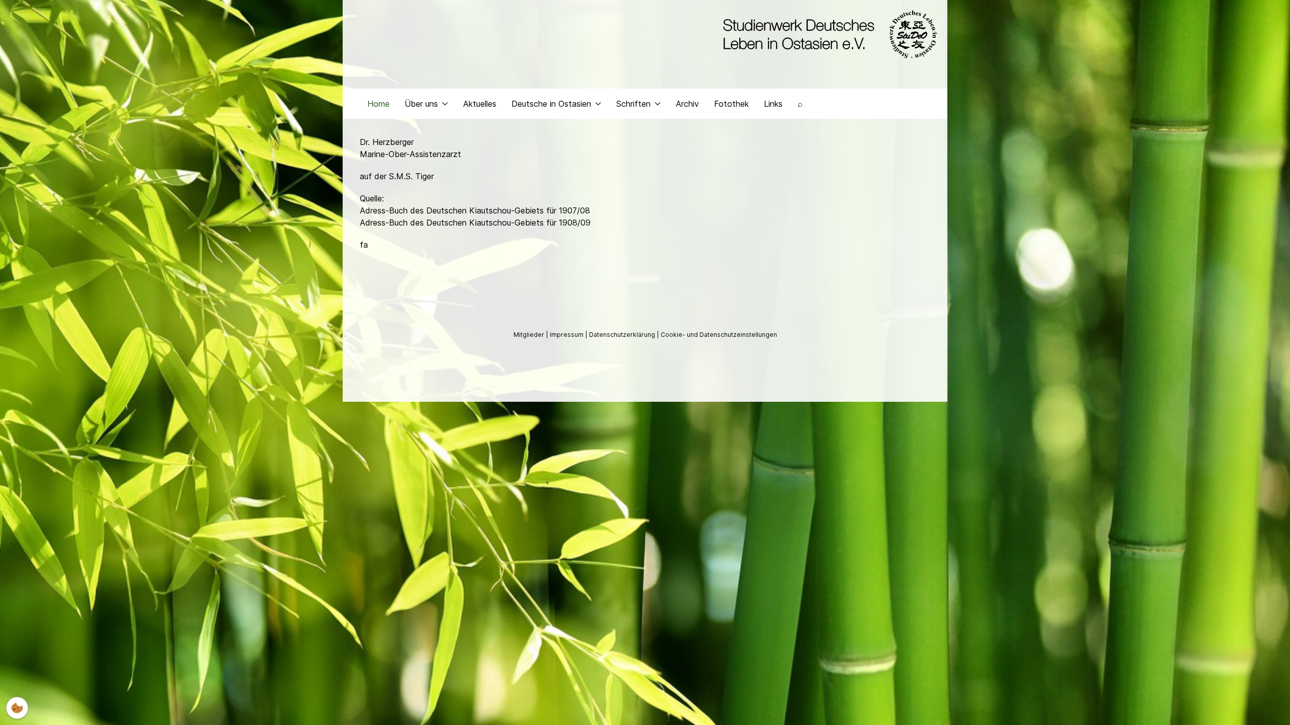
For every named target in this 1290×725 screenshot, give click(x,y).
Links (773, 104)
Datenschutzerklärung (623, 334)
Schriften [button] (633, 104)
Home (378, 104)
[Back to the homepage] (827, 34)
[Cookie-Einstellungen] (17, 708)
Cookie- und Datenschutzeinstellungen (719, 334)
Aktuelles (479, 104)
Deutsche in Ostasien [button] (551, 104)
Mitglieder (529, 334)
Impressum (567, 334)
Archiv (687, 104)
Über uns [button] (421, 104)
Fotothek (731, 104)
